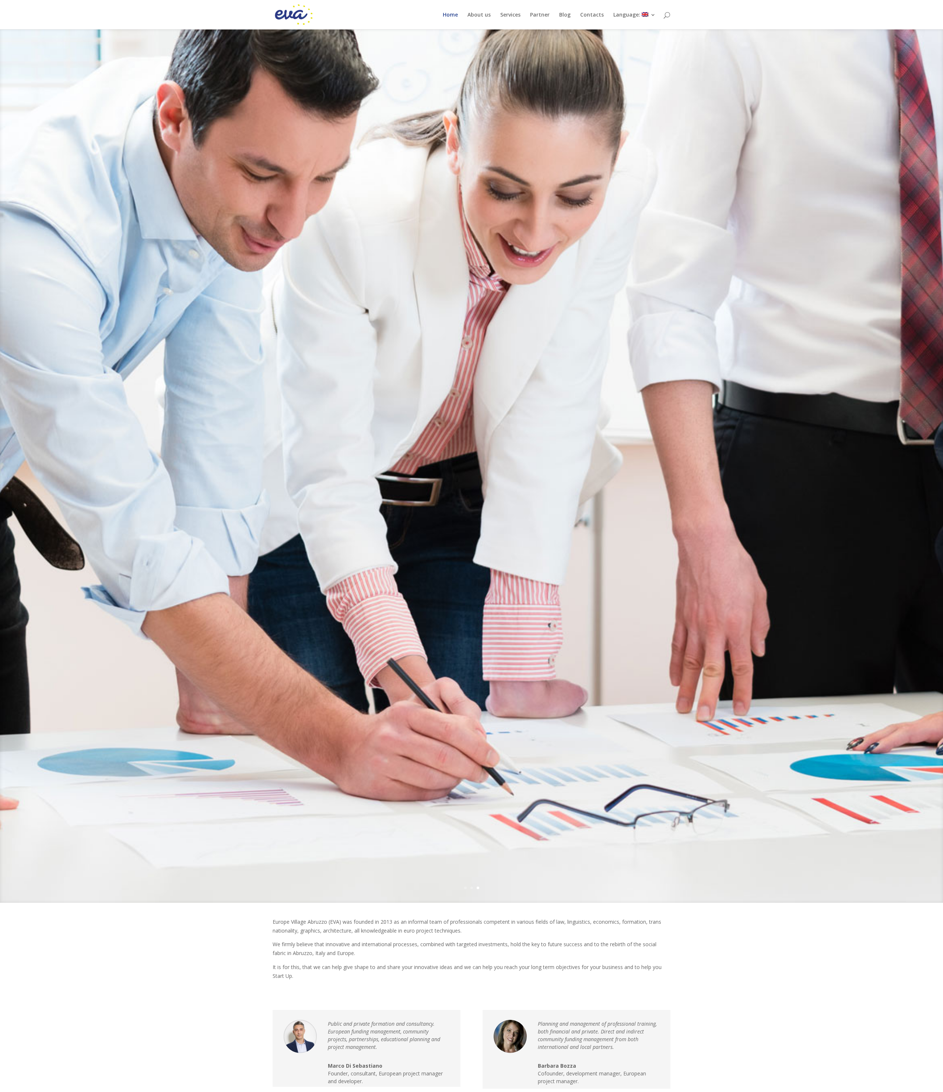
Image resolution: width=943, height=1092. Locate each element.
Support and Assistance (471, 112)
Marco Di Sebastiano (355, 1065)
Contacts (592, 15)
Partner (540, 15)
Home (450, 15)
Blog (565, 15)
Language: (627, 15)
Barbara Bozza (557, 1065)
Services (510, 15)
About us (479, 15)
